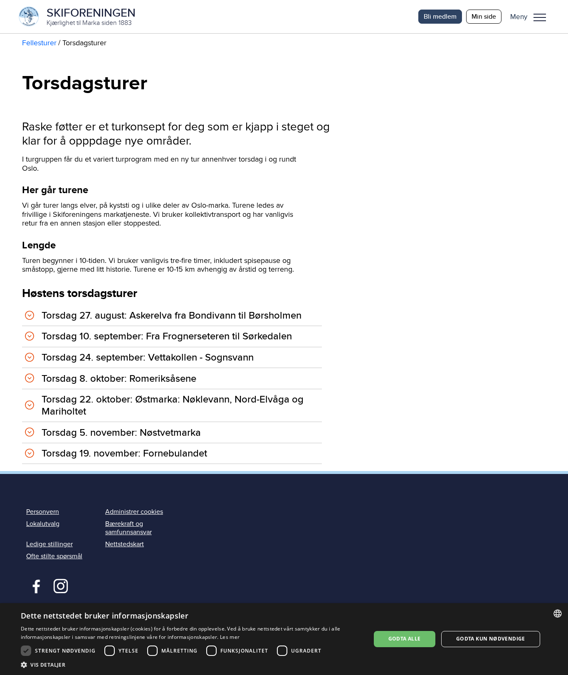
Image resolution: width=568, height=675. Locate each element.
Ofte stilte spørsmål (54, 556)
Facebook (34, 585)
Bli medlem (440, 16)
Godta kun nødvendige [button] (490, 638)
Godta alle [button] (404, 638)
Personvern (42, 512)
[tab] (172, 315)
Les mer (230, 637)
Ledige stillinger (49, 544)
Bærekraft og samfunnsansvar (128, 528)
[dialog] (284, 639)
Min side (484, 16)
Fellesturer (39, 42)
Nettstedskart (124, 544)
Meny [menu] (539, 16)
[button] (531, 16)
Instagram (60, 585)
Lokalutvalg (42, 524)
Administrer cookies (134, 512)
